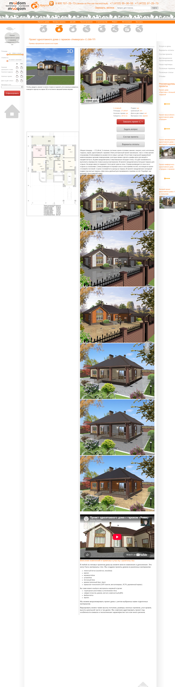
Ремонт (114, 22)
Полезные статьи (166, 72)
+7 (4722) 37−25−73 (146, 3)
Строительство (101, 22)
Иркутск (44, 5)
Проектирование (86, 22)
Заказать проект (130, 122)
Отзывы (162, 76)
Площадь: (4, 51)
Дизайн (73, 22)
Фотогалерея (127, 22)
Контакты (139, 22)
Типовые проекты (59, 22)
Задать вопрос (131, 129)
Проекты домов (43, 22)
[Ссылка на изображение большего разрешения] (52, 173)
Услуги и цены (165, 46)
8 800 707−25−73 (65, 3)
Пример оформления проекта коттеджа (43, 43)
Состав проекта (130, 137)
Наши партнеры (165, 64)
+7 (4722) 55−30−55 (121, 3)
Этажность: (5, 57)
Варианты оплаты (130, 144)
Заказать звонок (104, 7)
